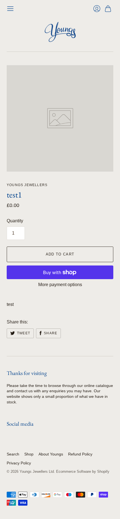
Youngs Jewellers (27, 185)
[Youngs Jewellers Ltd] (60, 32)
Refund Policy (80, 454)
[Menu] (10, 8)
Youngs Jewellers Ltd (37, 471)
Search (13, 454)
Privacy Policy (19, 463)
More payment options (60, 284)
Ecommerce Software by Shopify (82, 471)
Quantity (15, 220)
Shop (28, 454)
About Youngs (51, 454)
